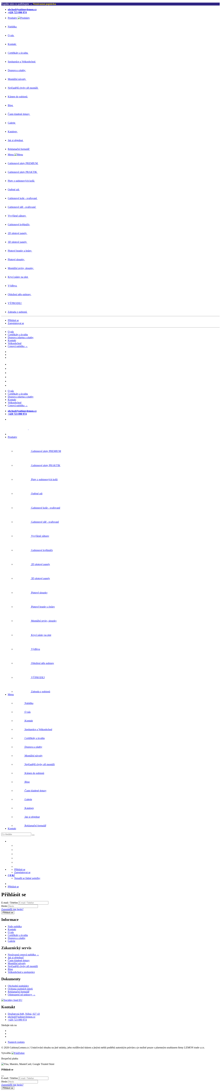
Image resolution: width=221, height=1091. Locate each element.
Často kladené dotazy (19, 960)
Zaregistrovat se (16, 323)
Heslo (4, 906)
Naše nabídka (15, 926)
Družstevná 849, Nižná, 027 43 (24, 1013)
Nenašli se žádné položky (27, 878)
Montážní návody (17, 963)
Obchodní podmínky (18, 985)
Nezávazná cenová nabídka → (23, 954)
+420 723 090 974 (17, 1019)
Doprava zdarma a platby (20, 337)
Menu (11, 694)
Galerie (11, 941)
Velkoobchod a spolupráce (21, 972)
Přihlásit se (13, 320)
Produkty (12, 437)
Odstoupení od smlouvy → (21, 994)
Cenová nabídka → (18, 346)
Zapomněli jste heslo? (12, 909)
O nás (11, 331)
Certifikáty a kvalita (18, 334)
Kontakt (12, 340)
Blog (10, 969)
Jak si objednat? (16, 957)
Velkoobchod (14, 343)
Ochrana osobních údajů (20, 988)
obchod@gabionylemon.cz (21, 1016)
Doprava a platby (16, 938)
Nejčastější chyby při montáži (23, 966)
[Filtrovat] (33, 835)
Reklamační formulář (18, 991)
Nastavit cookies (16, 1042)
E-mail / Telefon (9, 902)
